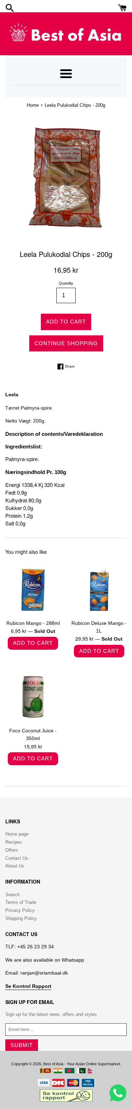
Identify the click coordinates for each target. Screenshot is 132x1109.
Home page (17, 834)
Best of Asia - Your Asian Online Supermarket (81, 1064)
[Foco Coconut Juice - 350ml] (33, 695)
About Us (14, 866)
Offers (11, 850)
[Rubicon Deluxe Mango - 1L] (99, 588)
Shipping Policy (21, 918)
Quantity (66, 283)
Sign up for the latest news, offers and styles (51, 1014)
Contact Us (16, 858)
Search (12, 894)
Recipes (13, 842)
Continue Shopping (66, 343)
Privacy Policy (20, 910)
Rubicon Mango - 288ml (33, 623)
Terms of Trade (20, 902)
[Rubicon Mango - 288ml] (33, 588)
